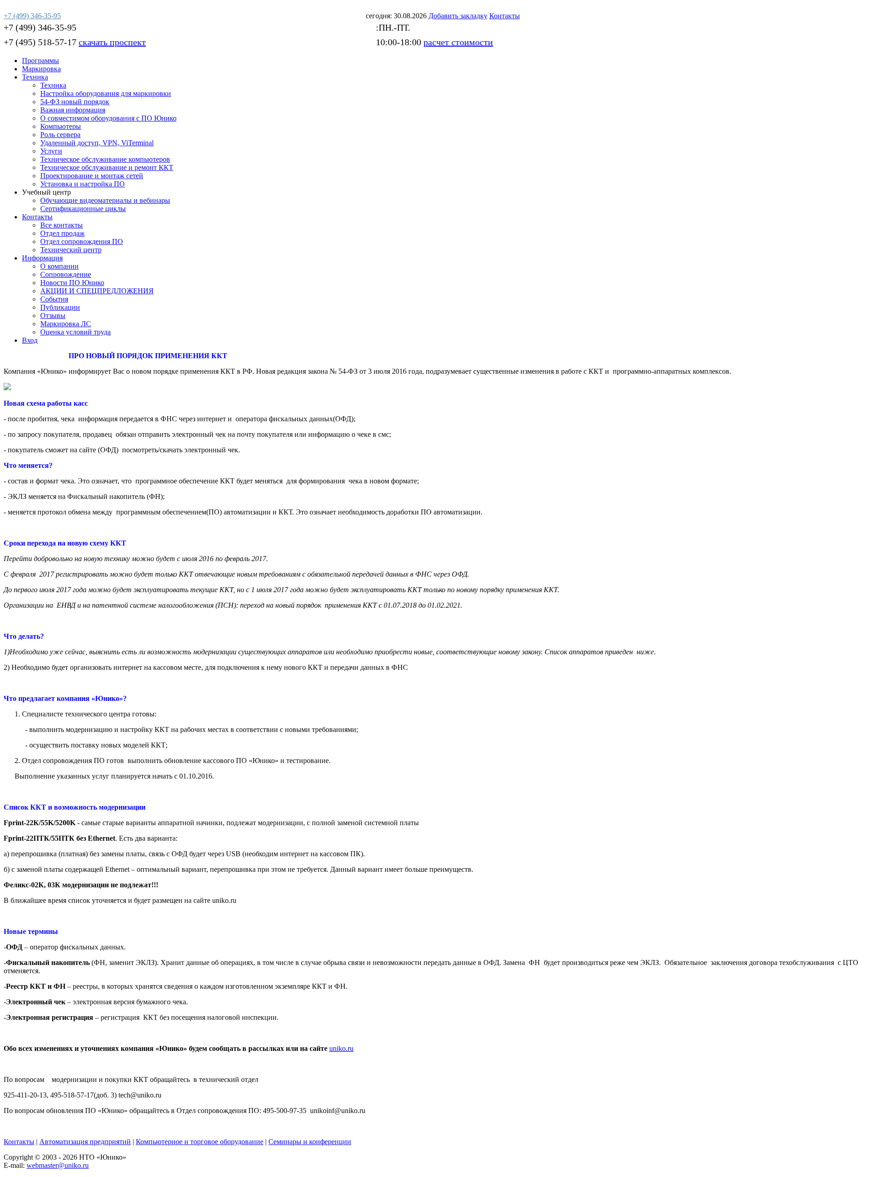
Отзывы (52, 315)
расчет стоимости (458, 42)
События (54, 299)
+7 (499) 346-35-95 (40, 27)
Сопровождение (65, 274)
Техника (35, 77)
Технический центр (71, 250)
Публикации (60, 307)
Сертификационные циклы (83, 208)
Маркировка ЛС (65, 324)
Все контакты (61, 225)
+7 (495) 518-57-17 (40, 42)
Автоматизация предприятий (85, 1141)
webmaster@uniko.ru (58, 1165)
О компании (59, 266)
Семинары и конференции (309, 1141)
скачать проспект (112, 42)
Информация (42, 258)
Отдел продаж (62, 233)
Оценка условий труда (75, 332)
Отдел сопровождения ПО (81, 241)
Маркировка (41, 69)
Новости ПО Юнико (72, 282)
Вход (29, 340)
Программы (40, 60)
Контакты (37, 217)
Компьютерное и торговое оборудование (199, 1141)
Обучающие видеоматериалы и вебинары (105, 200)
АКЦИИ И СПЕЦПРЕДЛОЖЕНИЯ (97, 291)
